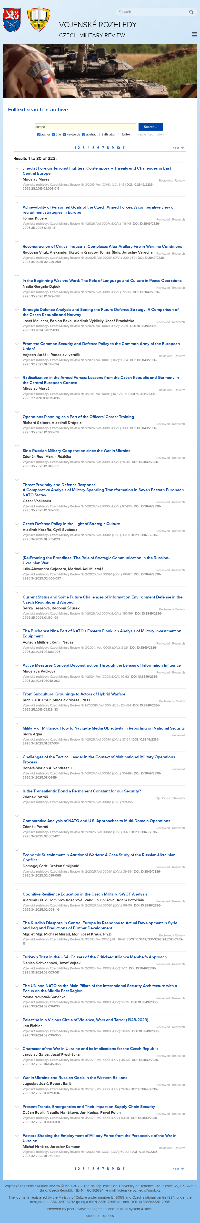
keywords (73, 134)
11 (124, 148)
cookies (107, 1216)
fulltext (126, 134)
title (58, 134)
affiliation (109, 134)
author (45, 134)
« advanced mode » (151, 134)
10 (118, 148)
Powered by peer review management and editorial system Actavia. (100, 1209)
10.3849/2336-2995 (154, 1202)
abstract (92, 134)
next (176, 148)
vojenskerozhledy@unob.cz (138, 1190)
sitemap (92, 1216)
